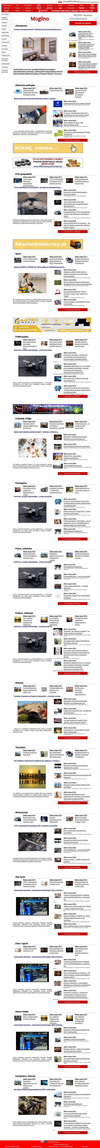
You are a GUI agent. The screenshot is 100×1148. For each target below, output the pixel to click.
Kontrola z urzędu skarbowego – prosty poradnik (33, 350)
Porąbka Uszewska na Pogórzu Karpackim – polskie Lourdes (37, 696)
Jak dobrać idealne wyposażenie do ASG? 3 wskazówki (34, 1089)
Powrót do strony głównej (89, 2)
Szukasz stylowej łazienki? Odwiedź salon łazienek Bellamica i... (38, 29)
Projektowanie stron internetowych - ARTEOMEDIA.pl (61, 1145)
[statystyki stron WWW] (43, 1142)
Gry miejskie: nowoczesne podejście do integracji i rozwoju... (37, 761)
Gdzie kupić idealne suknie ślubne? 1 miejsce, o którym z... (36, 432)
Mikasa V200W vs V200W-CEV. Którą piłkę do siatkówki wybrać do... (40, 267)
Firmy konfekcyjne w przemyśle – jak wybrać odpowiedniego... (38, 187)
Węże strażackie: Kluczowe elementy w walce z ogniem (35, 98)
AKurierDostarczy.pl (12, 1146)
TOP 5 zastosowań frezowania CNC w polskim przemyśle (35, 826)
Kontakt (85, 1146)
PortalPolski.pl (36, 1146)
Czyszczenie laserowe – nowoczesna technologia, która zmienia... (38, 890)
